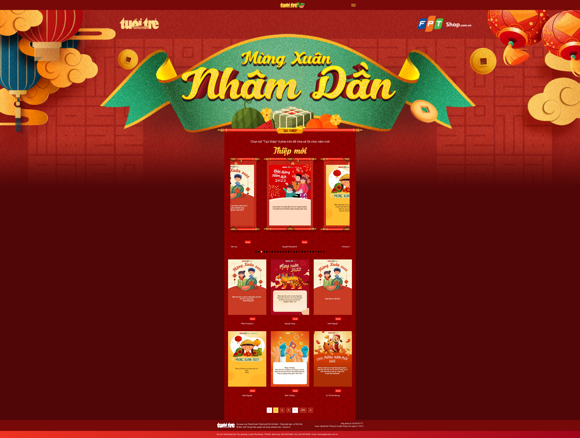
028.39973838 (287, 434)
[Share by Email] (248, 242)
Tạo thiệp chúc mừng (290, 131)
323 (303, 410)
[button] (353, 5)
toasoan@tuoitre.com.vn (327, 434)
